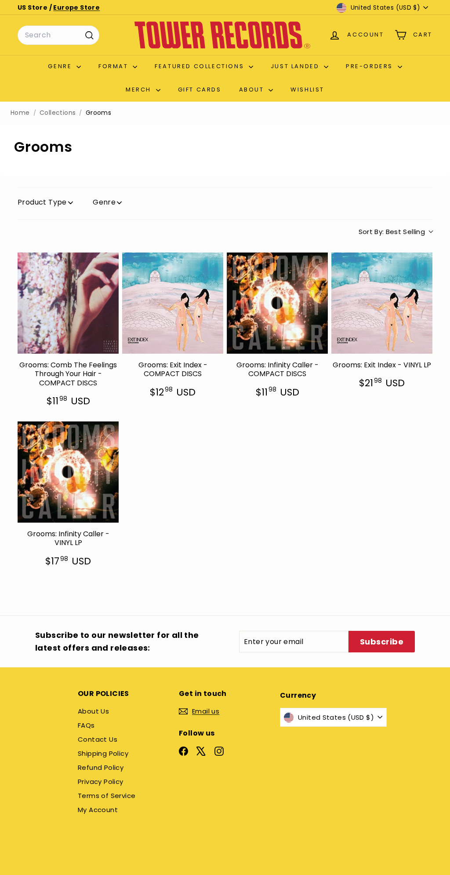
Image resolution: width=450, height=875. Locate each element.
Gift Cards (199, 89)
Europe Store (76, 7)
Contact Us (97, 739)
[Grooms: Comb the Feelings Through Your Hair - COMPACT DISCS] (68, 303)
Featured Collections (201, 66)
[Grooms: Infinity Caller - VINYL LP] (68, 472)
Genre (61, 66)
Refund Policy (100, 767)
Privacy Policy (100, 781)
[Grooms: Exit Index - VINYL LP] (381, 303)
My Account (98, 809)
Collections (58, 113)
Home (20, 113)
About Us (93, 711)
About (253, 89)
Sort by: (392, 231)
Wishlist (307, 89)
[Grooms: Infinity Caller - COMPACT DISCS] (277, 303)
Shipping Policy (103, 753)
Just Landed (296, 66)
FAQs (86, 725)
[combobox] (58, 35)
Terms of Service (106, 795)
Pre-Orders (371, 66)
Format (114, 66)
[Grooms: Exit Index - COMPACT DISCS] (172, 303)
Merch (140, 89)
